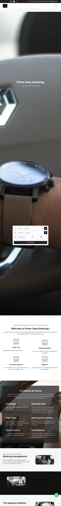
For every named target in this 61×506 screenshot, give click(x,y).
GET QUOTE (30, 242)
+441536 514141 (33, 1)
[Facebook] (11, 1)
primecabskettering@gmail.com (49, 1)
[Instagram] (16, 1)
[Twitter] (14, 1)
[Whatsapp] (56, 495)
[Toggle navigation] (56, 5)
